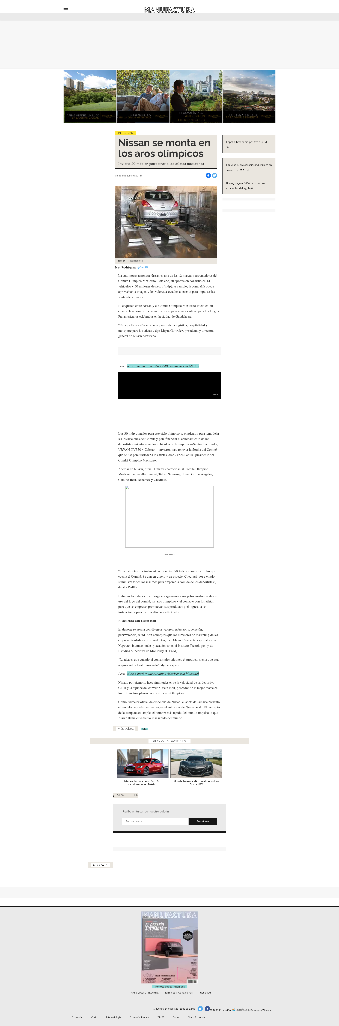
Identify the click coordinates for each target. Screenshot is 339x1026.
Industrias (125, 132)
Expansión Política (139, 1017)
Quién (94, 1017)
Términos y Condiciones (179, 992)
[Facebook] (208, 175)
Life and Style (113, 1017)
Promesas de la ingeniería (169, 986)
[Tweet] (214, 175)
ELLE (160, 1017)
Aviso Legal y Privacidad (145, 992)
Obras (176, 1017)
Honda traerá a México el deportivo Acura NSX (196, 783)
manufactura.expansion (207, 1008)
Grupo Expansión (197, 1017)
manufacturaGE (200, 1008)
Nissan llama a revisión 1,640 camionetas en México (163, 366)
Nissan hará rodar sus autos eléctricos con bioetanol (163, 673)
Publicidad (205, 992)
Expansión (77, 1017)
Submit (203, 821)
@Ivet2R (143, 267)
